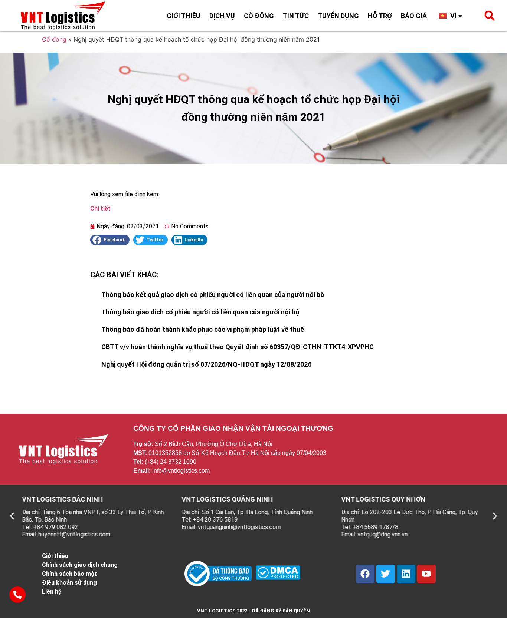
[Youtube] (426, 574)
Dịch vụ (222, 16)
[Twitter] (385, 574)
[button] (489, 15)
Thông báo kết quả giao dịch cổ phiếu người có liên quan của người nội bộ (212, 294)
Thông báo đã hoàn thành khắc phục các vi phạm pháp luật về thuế (202, 329)
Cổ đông (259, 16)
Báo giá (414, 16)
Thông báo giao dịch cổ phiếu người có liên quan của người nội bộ (200, 312)
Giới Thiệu (183, 16)
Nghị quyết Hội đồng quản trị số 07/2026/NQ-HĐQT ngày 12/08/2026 (206, 364)
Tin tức (296, 16)
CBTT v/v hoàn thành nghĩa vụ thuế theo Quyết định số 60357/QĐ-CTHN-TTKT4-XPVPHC (237, 347)
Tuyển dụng (338, 16)
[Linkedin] (406, 574)
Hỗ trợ (380, 16)
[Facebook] (365, 574)
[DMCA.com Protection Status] (277, 577)
